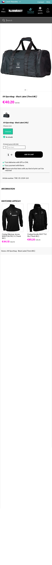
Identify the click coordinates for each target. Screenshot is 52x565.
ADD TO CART (29, 154)
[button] (3, 10)
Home (3, 251)
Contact (40, 2)
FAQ (48, 2)
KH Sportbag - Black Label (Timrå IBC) (21, 251)
